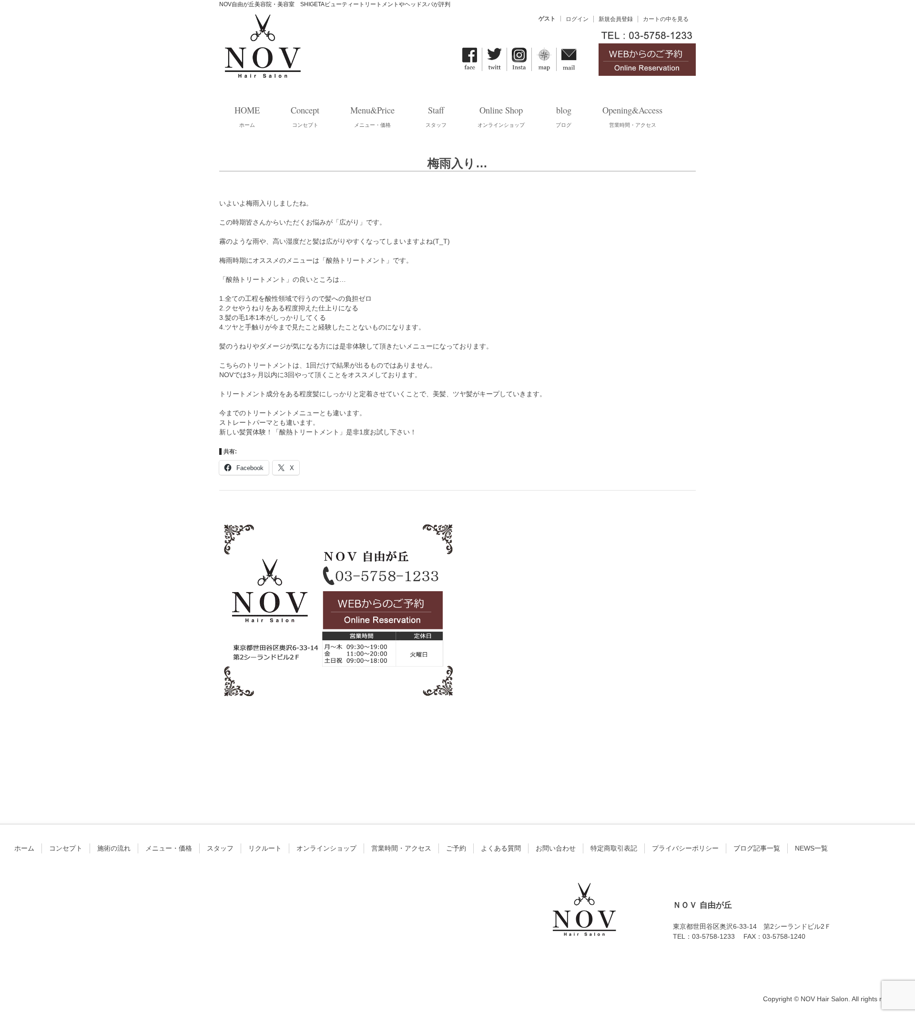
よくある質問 (501, 848)
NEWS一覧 (811, 848)
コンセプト (65, 848)
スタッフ (220, 848)
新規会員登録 (616, 19)
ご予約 (456, 848)
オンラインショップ (326, 848)
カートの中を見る (666, 19)
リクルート (265, 848)
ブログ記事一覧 (756, 848)
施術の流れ (114, 848)
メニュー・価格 (168, 848)
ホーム (24, 848)
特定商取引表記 (613, 848)
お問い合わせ (556, 848)
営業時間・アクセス (401, 848)
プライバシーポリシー (685, 848)
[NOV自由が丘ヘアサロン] (262, 73)
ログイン (577, 19)
